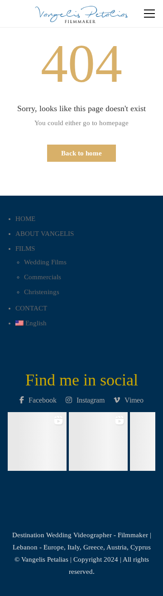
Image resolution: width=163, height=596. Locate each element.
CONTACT (31, 308)
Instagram (91, 400)
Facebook (43, 400)
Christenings (41, 292)
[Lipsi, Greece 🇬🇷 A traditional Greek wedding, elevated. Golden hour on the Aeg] (98, 439)
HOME (25, 218)
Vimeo (134, 400)
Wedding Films (45, 262)
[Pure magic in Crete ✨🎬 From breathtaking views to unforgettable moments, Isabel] (37, 439)
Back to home (81, 153)
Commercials (42, 277)
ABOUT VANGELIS (44, 233)
